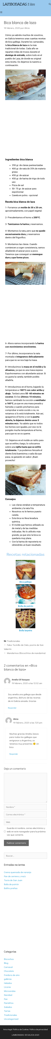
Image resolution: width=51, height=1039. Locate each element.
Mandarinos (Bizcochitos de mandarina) (26, 653)
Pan (6, 998)
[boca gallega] (25, 570)
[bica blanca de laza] (25, 85)
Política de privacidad (39, 1029)
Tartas (7, 1010)
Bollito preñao (11, 888)
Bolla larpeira (25, 630)
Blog (6, 962)
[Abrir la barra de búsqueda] (50, 4)
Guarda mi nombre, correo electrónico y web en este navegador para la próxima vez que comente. (26, 831)
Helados (8, 983)
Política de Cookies (21, 1029)
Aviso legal (7, 1029)
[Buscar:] (25, 855)
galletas (8, 978)
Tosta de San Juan (13, 880)
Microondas (10, 990)
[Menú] (2, 12)
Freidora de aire (11, 975)
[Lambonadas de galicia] (22, 4)
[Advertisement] (25, 127)
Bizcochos (9, 959)
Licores (7, 986)
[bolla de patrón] (25, 594)
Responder (12, 708)
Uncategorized (11, 1018)
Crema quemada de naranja (17, 872)
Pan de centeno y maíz (15, 876)
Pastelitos (8, 1002)
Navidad (8, 994)
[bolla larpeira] (25, 618)
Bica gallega (25, 582)
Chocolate (9, 970)
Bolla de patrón (25, 606)
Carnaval (8, 967)
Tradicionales (13, 640)
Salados (8, 1006)
